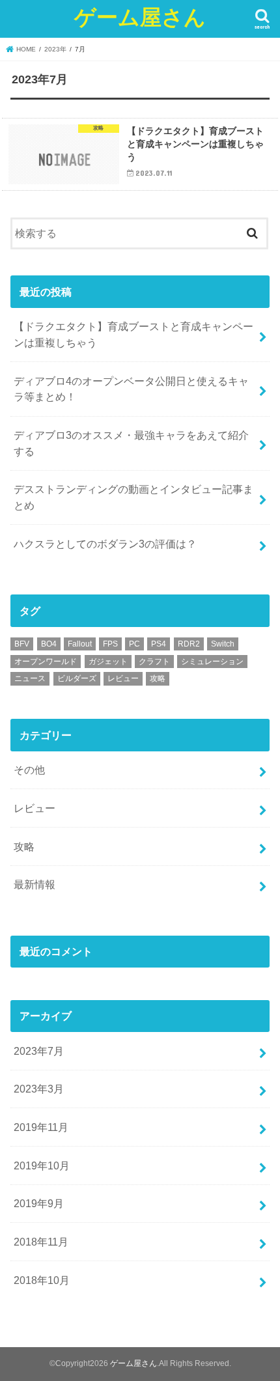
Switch (222, 644)
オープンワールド (45, 661)
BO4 (49, 644)
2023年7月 (39, 1051)
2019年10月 (42, 1165)
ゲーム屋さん (140, 16)
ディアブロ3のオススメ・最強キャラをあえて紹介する (131, 443)
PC (134, 644)
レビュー (123, 678)
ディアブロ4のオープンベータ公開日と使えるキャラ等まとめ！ (131, 389)
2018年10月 (42, 1280)
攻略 (157, 678)
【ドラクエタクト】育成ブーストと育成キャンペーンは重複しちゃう (133, 334)
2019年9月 (39, 1203)
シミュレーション (212, 661)
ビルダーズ (76, 678)
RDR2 (189, 644)
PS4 (158, 644)
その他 (29, 769)
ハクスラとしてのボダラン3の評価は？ (105, 544)
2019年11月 (41, 1127)
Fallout (80, 644)
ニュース (30, 678)
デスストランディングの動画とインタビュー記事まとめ (133, 497)
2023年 (55, 49)
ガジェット (108, 661)
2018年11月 (41, 1242)
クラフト (154, 661)
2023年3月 (39, 1089)
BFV (21, 644)
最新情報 (34, 884)
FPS (110, 644)
